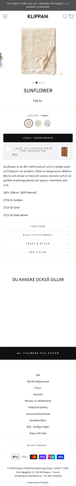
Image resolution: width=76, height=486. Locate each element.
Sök (38, 375)
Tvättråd (37, 226)
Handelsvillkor (38, 420)
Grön (38, 123)
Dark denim (47, 123)
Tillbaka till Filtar (40, 353)
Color (38, 115)
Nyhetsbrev (37, 445)
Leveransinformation (38, 414)
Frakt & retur (38, 243)
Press (38, 388)
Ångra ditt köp (37, 433)
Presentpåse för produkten (33, 149)
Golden (29, 123)
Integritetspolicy (38, 407)
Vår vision (38, 252)
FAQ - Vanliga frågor (38, 427)
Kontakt (38, 394)
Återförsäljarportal (38, 381)
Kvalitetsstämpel (38, 235)
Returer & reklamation (38, 401)
